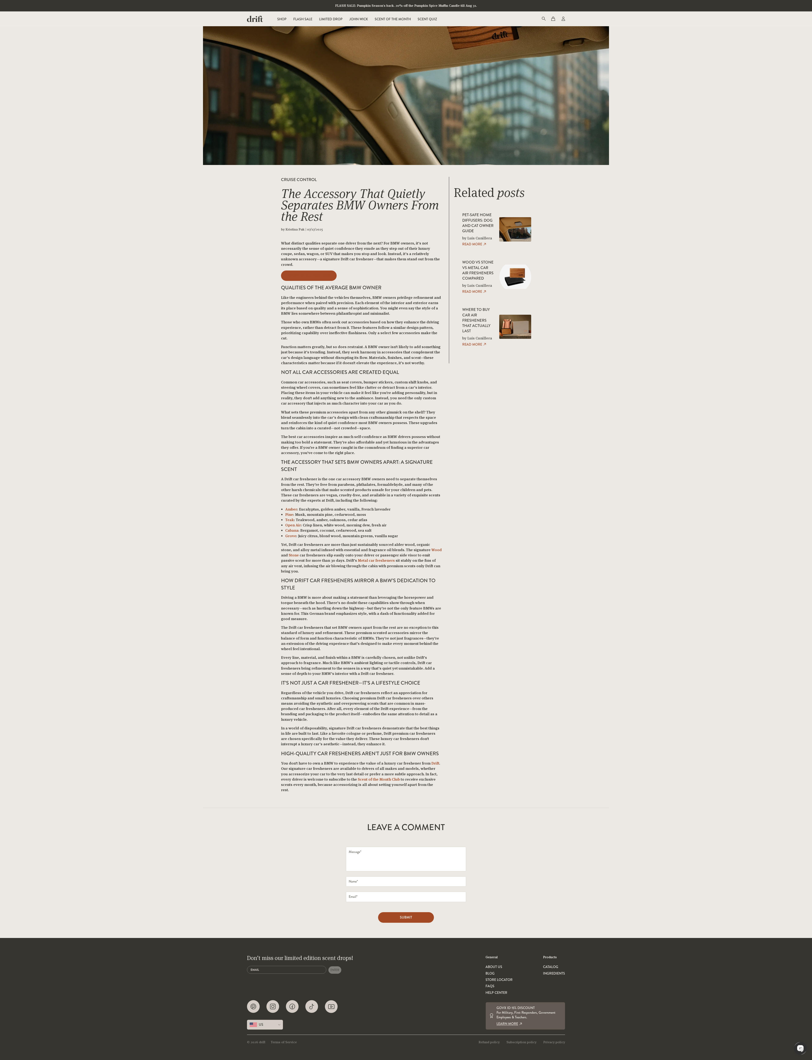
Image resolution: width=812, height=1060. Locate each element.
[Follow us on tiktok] (311, 1006)
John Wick (358, 19)
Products (550, 957)
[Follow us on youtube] (331, 1006)
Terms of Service (284, 1042)
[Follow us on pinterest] (253, 1006)
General (492, 957)
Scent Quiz (427, 19)
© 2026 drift (256, 1042)
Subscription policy (521, 1042)
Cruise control (299, 180)
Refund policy (489, 1042)
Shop (282, 19)
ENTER (335, 970)
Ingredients (554, 973)
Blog (490, 973)
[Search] (543, 18)
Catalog (550, 967)
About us (494, 967)
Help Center (496, 992)
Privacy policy (554, 1042)
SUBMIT (406, 917)
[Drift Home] (255, 19)
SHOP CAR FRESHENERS (308, 275)
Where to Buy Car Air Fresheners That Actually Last (476, 320)
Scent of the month (393, 19)
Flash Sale (302, 19)
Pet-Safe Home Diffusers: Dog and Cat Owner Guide (478, 223)
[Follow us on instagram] (272, 1006)
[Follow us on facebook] (292, 1006)
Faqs (490, 986)
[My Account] (563, 18)
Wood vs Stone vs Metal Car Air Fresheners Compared (478, 270)
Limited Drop (331, 19)
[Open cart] (553, 18)
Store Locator (499, 980)
